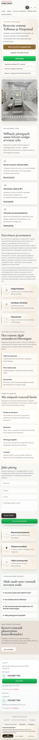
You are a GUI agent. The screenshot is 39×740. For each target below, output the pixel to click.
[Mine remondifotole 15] (26, 116)
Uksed (3, 11)
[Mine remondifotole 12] (19, 116)
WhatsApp (19, 58)
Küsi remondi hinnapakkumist (19, 47)
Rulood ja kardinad (19, 11)
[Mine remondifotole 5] (3, 116)
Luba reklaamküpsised (7, 736)
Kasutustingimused (11, 724)
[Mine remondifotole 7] (8, 116)
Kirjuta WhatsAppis (19, 521)
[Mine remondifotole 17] (31, 116)
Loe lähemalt (31, 736)
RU (31, 7)
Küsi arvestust (8, 177)
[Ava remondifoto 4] (19, 96)
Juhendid (6, 720)
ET (27, 7)
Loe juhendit (9, 649)
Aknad (9, 11)
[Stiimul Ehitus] (6, 2)
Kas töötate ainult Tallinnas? (15, 599)
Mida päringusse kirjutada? (15, 615)
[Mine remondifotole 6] (5, 116)
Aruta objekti (8, 201)
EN (35, 7)
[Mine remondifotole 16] (28, 116)
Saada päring (8, 225)
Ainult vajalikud (19, 736)
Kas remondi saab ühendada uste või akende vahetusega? (18, 607)
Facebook (22, 724)
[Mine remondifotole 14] (24, 116)
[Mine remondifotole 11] (17, 116)
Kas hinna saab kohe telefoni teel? (18, 593)
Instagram (31, 724)
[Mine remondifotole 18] (33, 116)
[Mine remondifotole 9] (12, 116)
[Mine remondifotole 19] (35, 116)
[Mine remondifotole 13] (21, 116)
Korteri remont (6, 14)
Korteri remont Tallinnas (19, 720)
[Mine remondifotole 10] (15, 116)
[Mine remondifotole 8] (10, 116)
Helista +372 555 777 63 (19, 53)
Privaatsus (32, 720)
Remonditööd (32, 11)
